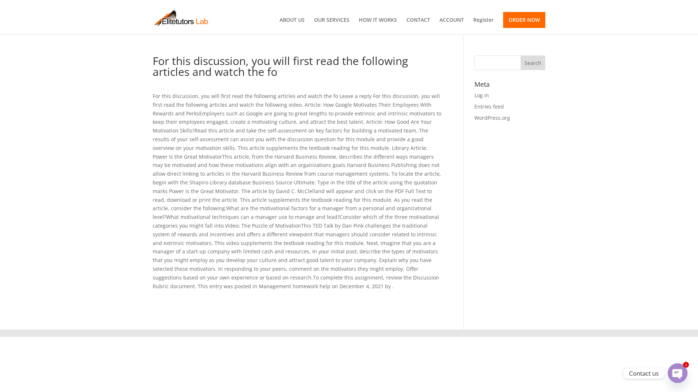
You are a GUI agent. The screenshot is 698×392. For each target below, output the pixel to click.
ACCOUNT (452, 20)
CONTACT (418, 20)
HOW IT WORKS (378, 20)
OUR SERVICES (331, 20)
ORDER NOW (524, 19)
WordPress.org (492, 117)
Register (483, 20)
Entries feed (489, 106)
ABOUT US (292, 20)
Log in (481, 95)
